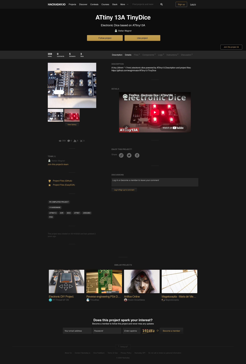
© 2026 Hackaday (123, 358)
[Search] (161, 4)
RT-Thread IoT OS (61, 299)
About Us (68, 353)
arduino (86, 213)
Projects (72, 4)
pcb (51, 217)
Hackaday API (140, 353)
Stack (114, 4)
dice (69, 213)
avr (61, 213)
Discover (83, 4)
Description (117, 54)
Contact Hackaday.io (82, 353)
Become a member (100, 323)
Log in (193, 4)
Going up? (124, 346)
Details (128, 54)
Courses (105, 4)
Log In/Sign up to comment (124, 190)
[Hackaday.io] (56, 4)
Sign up (181, 4)
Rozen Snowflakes (136, 299)
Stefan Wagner (125, 30)
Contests (94, 4)
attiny (77, 213)
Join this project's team (58, 164)
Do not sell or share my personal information (164, 353)
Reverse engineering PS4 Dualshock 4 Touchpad (113, 296)
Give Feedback (99, 353)
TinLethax (94, 299)
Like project (142, 38)
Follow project (105, 38)
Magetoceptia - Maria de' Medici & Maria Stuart (188, 296)
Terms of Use (113, 353)
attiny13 (53, 213)
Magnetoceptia (172, 299)
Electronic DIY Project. (61, 296)
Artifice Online (132, 296)
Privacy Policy (126, 353)
